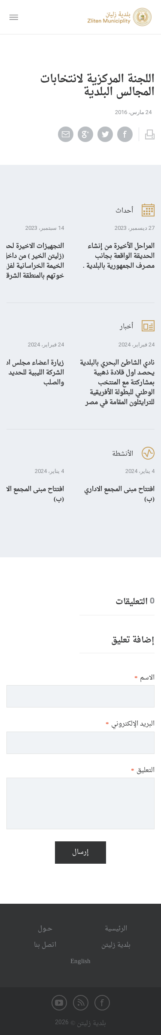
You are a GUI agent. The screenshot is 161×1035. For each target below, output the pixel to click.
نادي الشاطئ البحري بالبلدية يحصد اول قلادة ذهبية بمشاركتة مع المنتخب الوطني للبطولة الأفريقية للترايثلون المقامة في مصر (117, 383)
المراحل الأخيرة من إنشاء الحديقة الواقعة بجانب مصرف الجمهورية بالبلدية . (119, 256)
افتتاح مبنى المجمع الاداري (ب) (119, 494)
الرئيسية (116, 929)
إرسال (80, 852)
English (80, 961)
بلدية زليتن (116, 945)
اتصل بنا (45, 945)
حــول (45, 929)
